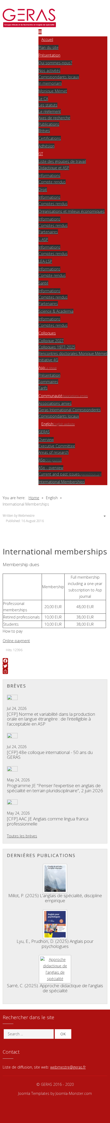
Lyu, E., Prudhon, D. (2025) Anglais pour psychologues (55, 943)
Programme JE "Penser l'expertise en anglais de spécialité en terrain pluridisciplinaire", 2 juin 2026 (55, 788)
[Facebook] (55, 660)
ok (63, 1033)
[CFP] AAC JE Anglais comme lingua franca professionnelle (47, 821)
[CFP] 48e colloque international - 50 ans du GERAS (50, 754)
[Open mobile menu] (40, 31)
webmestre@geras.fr (68, 1067)
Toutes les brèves (22, 835)
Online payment (16, 640)
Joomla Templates (33, 1093)
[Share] (55, 671)
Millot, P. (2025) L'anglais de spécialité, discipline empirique (55, 898)
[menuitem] (45, 39)
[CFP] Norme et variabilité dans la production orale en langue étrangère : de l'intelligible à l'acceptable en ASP (51, 719)
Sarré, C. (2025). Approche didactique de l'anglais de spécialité (55, 988)
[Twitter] (55, 666)
